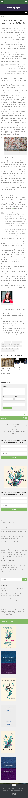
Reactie (5, 386)
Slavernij (21, 567)
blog (12, 208)
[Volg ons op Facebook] (23, 418)
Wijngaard (3, 571)
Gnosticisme (8, 348)
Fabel (13, 554)
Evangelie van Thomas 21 (17, 346)
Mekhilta (20, 561)
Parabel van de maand (12, 564)
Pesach (22, 565)
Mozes (2, 563)
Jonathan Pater (5, 556)
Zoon (9, 571)
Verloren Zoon (18, 569)
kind (12, 348)
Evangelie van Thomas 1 (15, 344)
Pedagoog (19, 565)
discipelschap (14, 342)
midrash (24, 561)
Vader (14, 569)
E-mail (16, 396)
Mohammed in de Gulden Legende (10, 541)
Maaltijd (16, 559)
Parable (8, 565)
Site (3, 402)
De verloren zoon (17, 552)
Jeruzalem (24, 554)
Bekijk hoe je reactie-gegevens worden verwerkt (13, 414)
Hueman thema (23, 790)
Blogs (2, 16)
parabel (6, 563)
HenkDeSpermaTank (7, 588)
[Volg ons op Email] (26, 418)
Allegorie (22, 550)
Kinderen (16, 348)
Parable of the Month (13, 565)
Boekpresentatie (10, 552)
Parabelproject (14, 7)
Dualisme (20, 342)
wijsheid (7, 571)
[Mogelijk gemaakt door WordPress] (11, 790)
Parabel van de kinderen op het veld (8, 350)
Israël (20, 554)
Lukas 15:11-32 (11, 558)
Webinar (23, 569)
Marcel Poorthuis (23, 558)
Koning (15, 556)
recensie (25, 565)
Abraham (3, 550)
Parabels (10, 563)
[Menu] (26, 2)
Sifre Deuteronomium (14, 567)
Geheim (3, 348)
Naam (4, 396)
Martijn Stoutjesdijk (8, 560)
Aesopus (6, 550)
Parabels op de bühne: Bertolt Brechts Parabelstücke (19, 367)
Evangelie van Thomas (6, 344)
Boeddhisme (5, 552)
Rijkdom (9, 567)
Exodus (10, 554)
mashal (17, 561)
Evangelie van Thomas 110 (6, 346)
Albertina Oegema (8, 342)
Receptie (3, 567)
